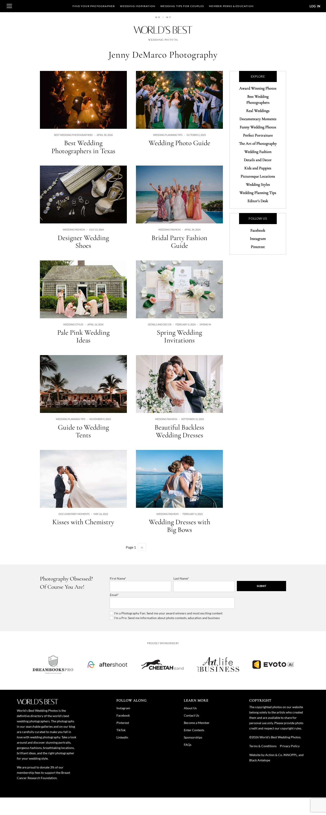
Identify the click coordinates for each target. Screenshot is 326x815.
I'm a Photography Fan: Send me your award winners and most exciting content (168, 613)
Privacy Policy (290, 746)
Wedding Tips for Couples (182, 6)
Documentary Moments (74, 513)
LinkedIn (122, 737)
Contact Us (191, 715)
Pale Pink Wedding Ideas (83, 336)
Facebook (257, 230)
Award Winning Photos (257, 88)
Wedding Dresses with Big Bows (179, 526)
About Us (190, 708)
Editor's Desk (257, 200)
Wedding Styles (73, 324)
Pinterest (258, 246)
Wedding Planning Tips (168, 134)
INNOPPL (290, 755)
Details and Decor (159, 324)
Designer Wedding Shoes (83, 241)
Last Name (180, 578)
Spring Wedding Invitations (179, 336)
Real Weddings (257, 110)
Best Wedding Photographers (73, 134)
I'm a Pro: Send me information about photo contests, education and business (167, 618)
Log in (315, 6)
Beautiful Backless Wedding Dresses (179, 431)
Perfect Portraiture (258, 135)
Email (114, 595)
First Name (117, 578)
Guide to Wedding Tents (83, 431)
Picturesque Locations (258, 176)
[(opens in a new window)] (53, 664)
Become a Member (197, 723)
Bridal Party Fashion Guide (179, 241)
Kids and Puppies (257, 168)
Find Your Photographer (94, 6)
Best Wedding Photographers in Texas (83, 147)
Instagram (258, 238)
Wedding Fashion (74, 229)
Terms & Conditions (263, 746)
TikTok (121, 730)
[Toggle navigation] (9, 6)
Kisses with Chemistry (83, 522)
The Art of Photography (258, 143)
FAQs (187, 745)
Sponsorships (193, 737)
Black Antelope (259, 760)
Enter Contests (194, 730)
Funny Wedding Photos (258, 127)
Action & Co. (274, 755)
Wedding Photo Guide (179, 143)
